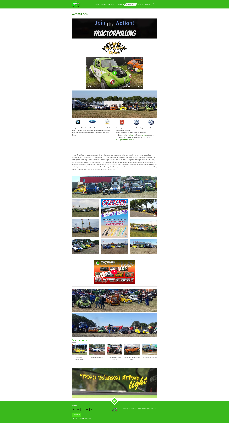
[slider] (106, 87)
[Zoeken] (154, 4)
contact (144, 135)
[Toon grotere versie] (114, 104)
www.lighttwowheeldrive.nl (125, 140)
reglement (131, 135)
